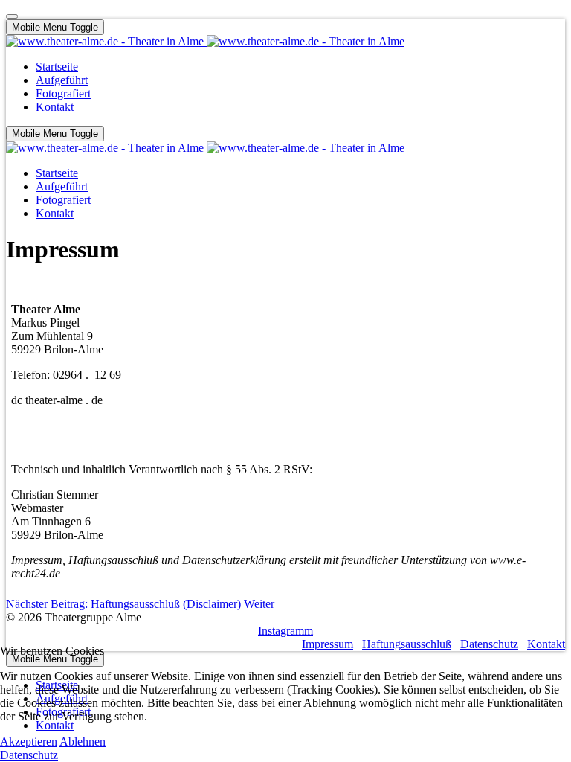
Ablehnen (82, 741)
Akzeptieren (28, 741)
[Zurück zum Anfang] (12, 16)
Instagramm (285, 630)
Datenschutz (29, 755)
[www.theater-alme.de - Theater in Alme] (205, 41)
